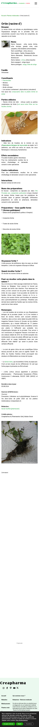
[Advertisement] (18, 555)
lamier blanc (9, 362)
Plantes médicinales (13, 15)
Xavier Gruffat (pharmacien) (10, 409)
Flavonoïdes (7, 80)
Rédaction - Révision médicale (22, 699)
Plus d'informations (22, 720)
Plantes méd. (5, 707)
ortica (23, 60)
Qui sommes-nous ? (19, 696)
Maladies (4, 699)
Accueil (3, 15)
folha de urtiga (32, 64)
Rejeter (19, 724)
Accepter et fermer (8, 724)
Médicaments (5, 703)
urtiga (24, 64)
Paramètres (29, 724)
